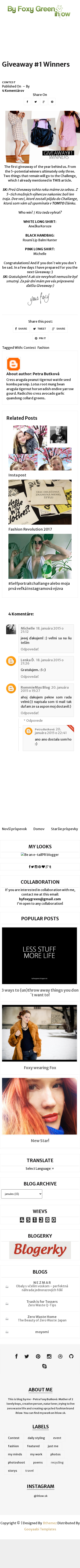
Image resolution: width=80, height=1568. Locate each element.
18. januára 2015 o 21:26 (42, 661)
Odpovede (34, 720)
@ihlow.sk (40, 1496)
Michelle (39, 254)
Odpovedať (30, 649)
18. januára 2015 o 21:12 (42, 630)
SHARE (22, 328)
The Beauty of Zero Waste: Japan (42, 1320)
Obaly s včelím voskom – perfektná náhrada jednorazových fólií (42, 1288)
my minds (15, 1454)
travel (29, 1471)
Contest (9, 82)
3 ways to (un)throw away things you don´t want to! (40, 992)
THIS (57, 180)
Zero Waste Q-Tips (42, 1305)
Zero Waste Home (42, 1317)
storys (12, 1471)
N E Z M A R (42, 1283)
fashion (43, 348)
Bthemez (50, 1523)
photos (55, 1454)
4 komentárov (13, 91)
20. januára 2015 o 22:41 (51, 731)
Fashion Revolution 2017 (30, 529)
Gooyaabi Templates (40, 1529)
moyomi (42, 1332)
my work (36, 1454)
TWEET (41, 328)
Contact (14, 40)
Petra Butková (46, 374)
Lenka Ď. (28, 660)
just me (53, 1446)
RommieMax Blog (35, 687)
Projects (55, 28)
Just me (35, 28)
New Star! (40, 1140)
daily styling (36, 1438)
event (57, 1438)
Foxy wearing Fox (40, 1067)
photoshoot (16, 1462)
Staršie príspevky (64, 829)
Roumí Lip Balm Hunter (40, 240)
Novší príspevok (14, 829)
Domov (39, 829)
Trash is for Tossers (42, 1302)
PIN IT (42, 338)
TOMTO (58, 203)
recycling (57, 1462)
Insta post (17, 475)
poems (38, 1462)
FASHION (15, 28)
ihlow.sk (60, 1413)
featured (33, 1446)
